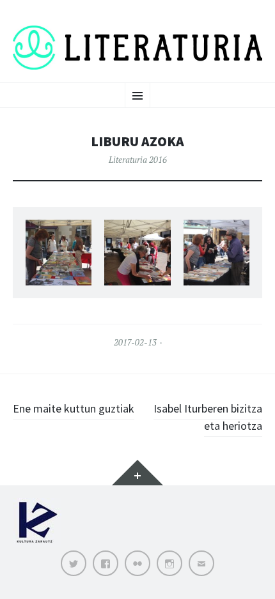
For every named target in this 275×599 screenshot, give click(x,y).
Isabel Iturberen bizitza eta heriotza (207, 417)
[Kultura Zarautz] (37, 543)
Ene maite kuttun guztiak (73, 408)
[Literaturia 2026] (137, 48)
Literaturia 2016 (138, 159)
